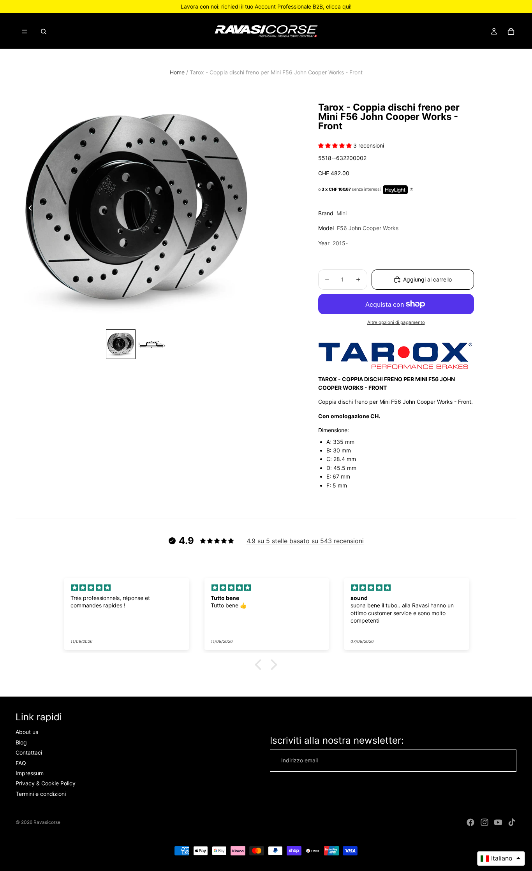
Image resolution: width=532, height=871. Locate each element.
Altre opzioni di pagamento (396, 322)
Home (177, 72)
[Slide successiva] (244, 209)
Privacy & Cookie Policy (46, 783)
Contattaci (29, 752)
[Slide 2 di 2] (152, 344)
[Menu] (24, 31)
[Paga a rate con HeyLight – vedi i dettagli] (411, 190)
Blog (21, 742)
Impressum (30, 773)
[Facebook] (470, 822)
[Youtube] (498, 822)
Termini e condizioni (41, 793)
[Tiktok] (511, 822)
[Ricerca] (43, 31)
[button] (260, 664)
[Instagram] (484, 822)
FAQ (21, 762)
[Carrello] (511, 31)
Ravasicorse (46, 822)
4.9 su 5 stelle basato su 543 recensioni (305, 541)
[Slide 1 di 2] (121, 344)
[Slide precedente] (28, 209)
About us (27, 731)
